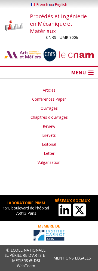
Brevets (49, 135)
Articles (49, 90)
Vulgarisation (49, 162)
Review (49, 126)
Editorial (49, 144)
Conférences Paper (49, 99)
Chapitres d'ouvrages (49, 117)
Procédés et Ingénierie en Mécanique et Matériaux (58, 24)
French (42, 4)
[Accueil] (14, 26)
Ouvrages (49, 108)
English (60, 4)
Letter (49, 153)
